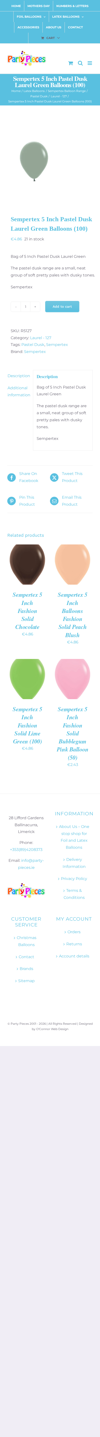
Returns (74, 944)
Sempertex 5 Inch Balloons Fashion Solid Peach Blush (72, 614)
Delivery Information (74, 863)
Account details (74, 956)
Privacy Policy (74, 878)
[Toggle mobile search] (80, 63)
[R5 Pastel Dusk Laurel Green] (50, 161)
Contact (26, 957)
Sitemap (26, 980)
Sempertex (57, 344)
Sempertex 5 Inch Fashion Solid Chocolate (27, 610)
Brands (26, 968)
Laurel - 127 (40, 338)
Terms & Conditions (74, 894)
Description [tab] (19, 376)
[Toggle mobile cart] (70, 63)
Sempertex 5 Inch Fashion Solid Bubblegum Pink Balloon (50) (72, 733)
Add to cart (62, 306)
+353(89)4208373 (26, 849)
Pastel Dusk (32, 344)
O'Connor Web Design (52, 1029)
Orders (74, 932)
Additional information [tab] (19, 391)
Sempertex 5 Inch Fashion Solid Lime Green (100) (27, 725)
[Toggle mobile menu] (90, 63)
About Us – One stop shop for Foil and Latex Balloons (74, 837)
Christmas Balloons (26, 941)
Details (19, 570)
